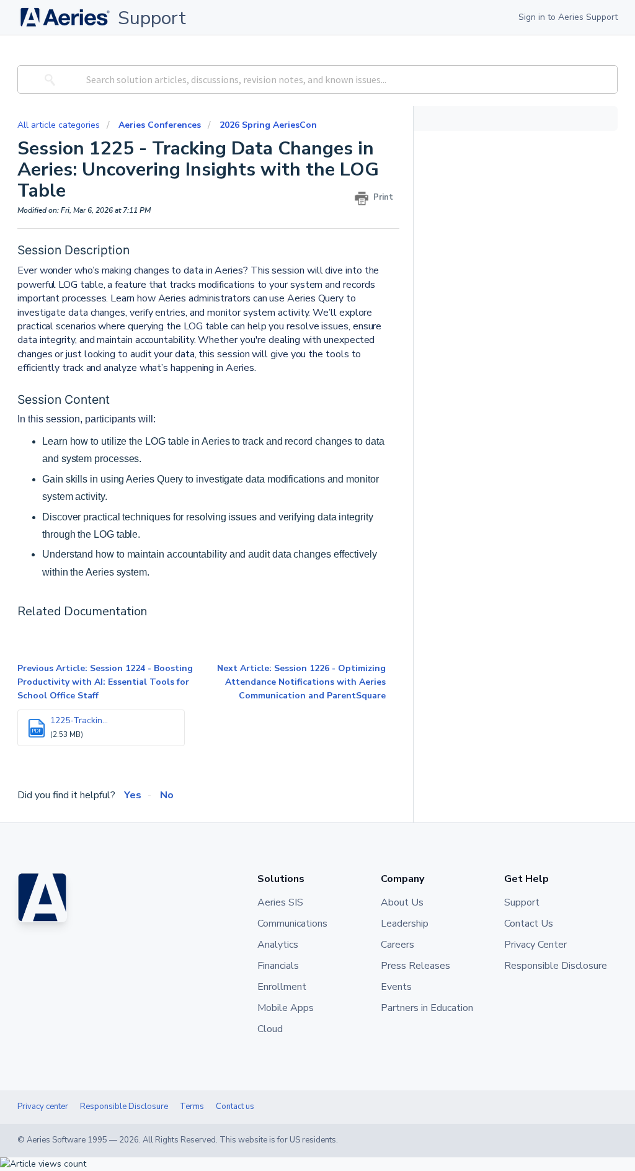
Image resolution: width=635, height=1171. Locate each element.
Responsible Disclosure (124, 1106)
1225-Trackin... (79, 720)
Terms (192, 1106)
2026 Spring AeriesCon (268, 125)
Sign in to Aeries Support (568, 17)
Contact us (235, 1106)
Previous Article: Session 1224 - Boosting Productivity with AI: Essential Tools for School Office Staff (105, 681)
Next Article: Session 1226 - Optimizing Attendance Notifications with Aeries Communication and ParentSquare (301, 681)
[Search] (48, 79)
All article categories (59, 125)
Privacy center (42, 1106)
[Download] (294, 432)
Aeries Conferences (159, 125)
